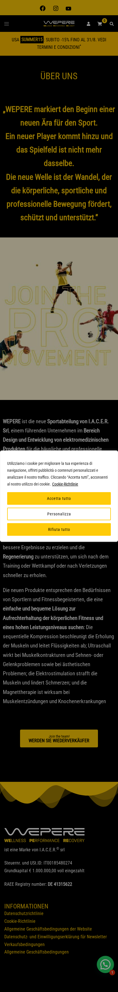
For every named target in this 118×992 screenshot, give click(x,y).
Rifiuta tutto (59, 529)
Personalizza (59, 514)
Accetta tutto (59, 498)
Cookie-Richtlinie (65, 484)
